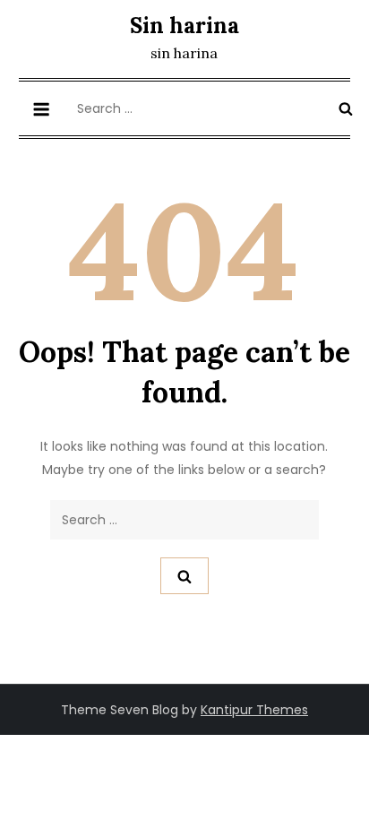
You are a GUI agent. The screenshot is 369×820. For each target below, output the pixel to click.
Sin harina (184, 25)
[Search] (345, 108)
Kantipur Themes (254, 710)
